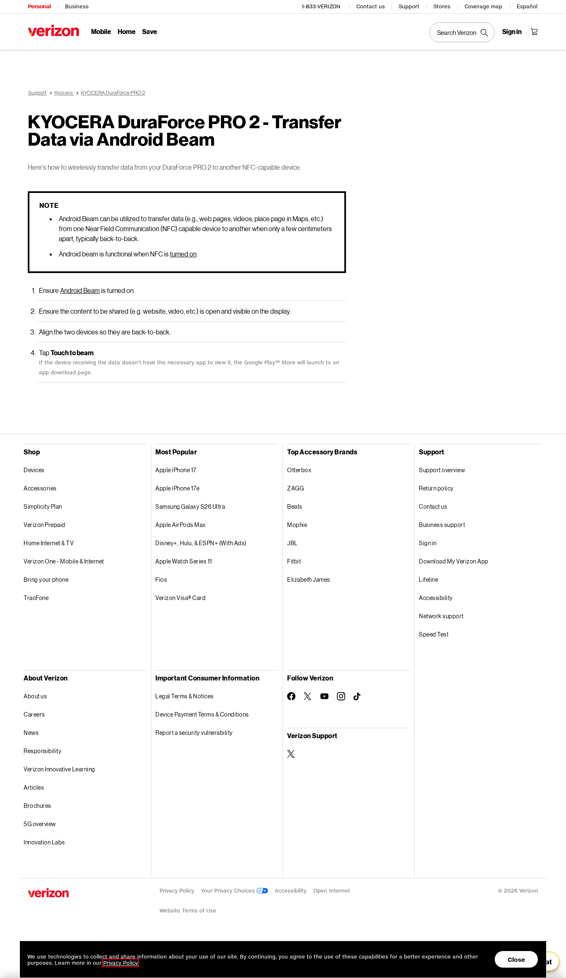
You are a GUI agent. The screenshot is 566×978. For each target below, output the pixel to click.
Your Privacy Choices (228, 891)
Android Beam (80, 290)
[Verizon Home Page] (53, 30)
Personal (39, 6)
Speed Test (433, 634)
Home (126, 31)
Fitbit (294, 561)
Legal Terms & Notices (184, 696)
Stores (441, 6)
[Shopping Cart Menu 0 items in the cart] (534, 31)
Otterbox (299, 469)
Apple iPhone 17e (177, 488)
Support (409, 6)
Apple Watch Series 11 (183, 561)
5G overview (40, 823)
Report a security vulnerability (194, 732)
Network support (441, 615)
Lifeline (428, 579)
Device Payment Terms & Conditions (202, 714)
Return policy (436, 488)
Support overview (442, 469)
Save (149, 31)
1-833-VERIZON (321, 6)
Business (77, 6)
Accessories (40, 488)
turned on (183, 254)
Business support (442, 524)
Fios (161, 579)
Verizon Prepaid (44, 524)
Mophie (297, 524)
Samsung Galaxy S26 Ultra (190, 506)
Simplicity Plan (43, 506)
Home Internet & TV (49, 542)
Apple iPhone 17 (175, 469)
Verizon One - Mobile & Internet (64, 561)
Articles (34, 787)
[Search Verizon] (462, 32)
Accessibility (436, 597)
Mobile (101, 31)
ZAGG (295, 488)
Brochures (37, 805)
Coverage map (483, 6)
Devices (34, 469)
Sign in (428, 542)
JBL (292, 542)
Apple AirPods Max (180, 524)
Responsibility (42, 750)
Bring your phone (46, 579)
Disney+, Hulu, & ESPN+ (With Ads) (201, 542)
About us (35, 696)
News (31, 732)
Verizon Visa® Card (180, 597)
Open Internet (331, 891)
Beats (294, 506)
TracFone (36, 597)
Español (527, 6)
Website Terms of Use (188, 910)
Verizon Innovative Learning (59, 769)
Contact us (370, 6)
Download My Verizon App (454, 561)
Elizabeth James (308, 579)
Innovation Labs (44, 842)
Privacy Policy (177, 891)
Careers (34, 714)
